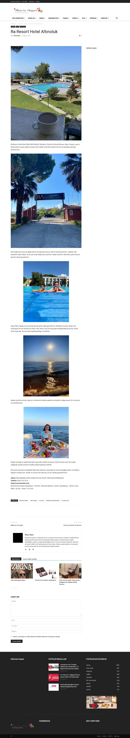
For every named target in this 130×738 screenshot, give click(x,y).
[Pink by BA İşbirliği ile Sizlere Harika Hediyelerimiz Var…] (54, 687)
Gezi (25, 24)
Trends (99, 736)
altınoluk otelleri (23, 500)
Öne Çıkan (22, 26)
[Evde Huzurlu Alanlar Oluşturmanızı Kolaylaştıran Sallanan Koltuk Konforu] (70, 571)
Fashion (104, 736)
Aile (83, 18)
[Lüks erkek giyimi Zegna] (22, 571)
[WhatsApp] (27, 40)
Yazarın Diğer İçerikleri (30, 559)
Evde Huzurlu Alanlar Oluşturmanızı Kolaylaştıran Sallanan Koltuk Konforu (69, 582)
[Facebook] (13, 40)
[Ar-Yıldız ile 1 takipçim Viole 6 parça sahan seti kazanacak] (54, 677)
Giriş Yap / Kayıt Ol (16, 1)
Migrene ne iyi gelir (17, 525)
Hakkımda (31, 1)
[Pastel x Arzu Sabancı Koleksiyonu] (46, 571)
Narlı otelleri (33, 500)
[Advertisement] (103, 68)
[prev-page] (12, 588)
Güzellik (31, 18)
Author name (91, 48)
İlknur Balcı (17, 35)
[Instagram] (30, 549)
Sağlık (74, 18)
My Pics (110, 736)
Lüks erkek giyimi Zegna (18, 580)
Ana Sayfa (24, 1)
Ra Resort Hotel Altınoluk (52, 500)
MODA (41, 18)
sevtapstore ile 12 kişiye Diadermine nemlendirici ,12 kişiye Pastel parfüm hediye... (70, 666)
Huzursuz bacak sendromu (72, 525)
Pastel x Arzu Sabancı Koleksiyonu (45, 580)
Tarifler (104, 18)
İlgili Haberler (16, 559)
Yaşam (65, 18)
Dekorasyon (53, 18)
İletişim (38, 1)
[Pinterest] (22, 40)
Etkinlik (93, 18)
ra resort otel (65, 500)
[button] (116, 18)
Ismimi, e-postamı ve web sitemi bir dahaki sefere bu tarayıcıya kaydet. (36, 636)
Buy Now (116, 736)
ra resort (41, 500)
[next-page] (15, 588)
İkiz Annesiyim (17, 18)
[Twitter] (17, 40)
